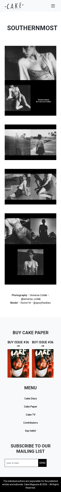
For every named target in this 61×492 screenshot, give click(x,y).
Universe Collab (38, 295)
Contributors (30, 422)
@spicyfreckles (42, 302)
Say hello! (30, 430)
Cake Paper (30, 406)
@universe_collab (31, 299)
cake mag (14, 6)
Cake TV (30, 414)
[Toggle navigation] (53, 6)
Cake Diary (30, 398)
